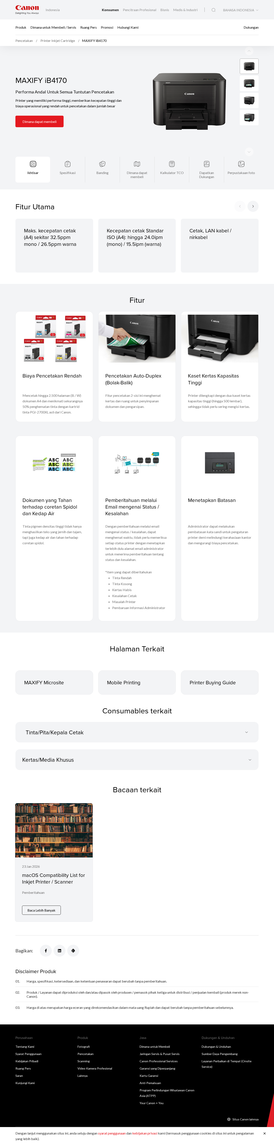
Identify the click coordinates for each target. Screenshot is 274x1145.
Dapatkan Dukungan (206, 175)
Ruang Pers (88, 27)
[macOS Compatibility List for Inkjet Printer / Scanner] (54, 862)
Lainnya (82, 1075)
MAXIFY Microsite (44, 682)
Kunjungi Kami (25, 1083)
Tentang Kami (24, 1046)
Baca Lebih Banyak (41, 910)
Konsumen (110, 10)
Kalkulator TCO (172, 173)
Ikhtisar (33, 173)
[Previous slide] (249, 152)
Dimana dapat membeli (39, 122)
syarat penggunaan (112, 1133)
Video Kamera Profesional (94, 1068)
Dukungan (251, 27)
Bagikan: (24, 950)
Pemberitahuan (33, 892)
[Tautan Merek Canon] (27, 9)
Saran (19, 1075)
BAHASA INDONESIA (238, 10)
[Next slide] (249, 51)
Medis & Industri (185, 10)
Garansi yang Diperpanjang (157, 1068)
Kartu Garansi (149, 1075)
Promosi (107, 27)
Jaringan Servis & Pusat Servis (160, 1054)
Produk (20, 27)
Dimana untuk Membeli (155, 1046)
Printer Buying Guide (213, 682)
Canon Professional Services (159, 1061)
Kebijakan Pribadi (26, 1061)
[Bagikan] (46, 951)
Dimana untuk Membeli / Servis (53, 27)
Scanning (83, 1061)
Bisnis (165, 10)
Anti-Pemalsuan (150, 1083)
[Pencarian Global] (213, 10)
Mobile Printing (123, 682)
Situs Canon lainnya (245, 1119)
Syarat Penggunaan (28, 1054)
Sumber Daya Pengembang (220, 1054)
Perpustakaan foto (241, 173)
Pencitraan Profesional (140, 10)
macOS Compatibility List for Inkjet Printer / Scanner (53, 878)
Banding (102, 173)
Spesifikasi (68, 173)
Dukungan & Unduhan (216, 1046)
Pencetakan (85, 1054)
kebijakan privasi (144, 1133)
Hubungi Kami (127, 27)
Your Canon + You (152, 1103)
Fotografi (83, 1046)
